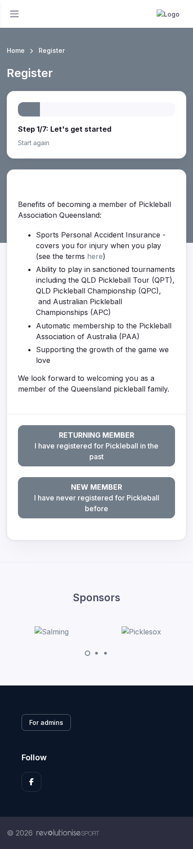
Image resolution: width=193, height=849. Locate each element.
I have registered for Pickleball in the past (96, 446)
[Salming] (52, 631)
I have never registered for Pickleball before (96, 498)
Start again (33, 143)
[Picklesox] (141, 631)
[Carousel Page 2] (96, 653)
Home (16, 50)
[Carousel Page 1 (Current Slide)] (87, 653)
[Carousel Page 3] (105, 653)
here (95, 256)
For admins (46, 722)
